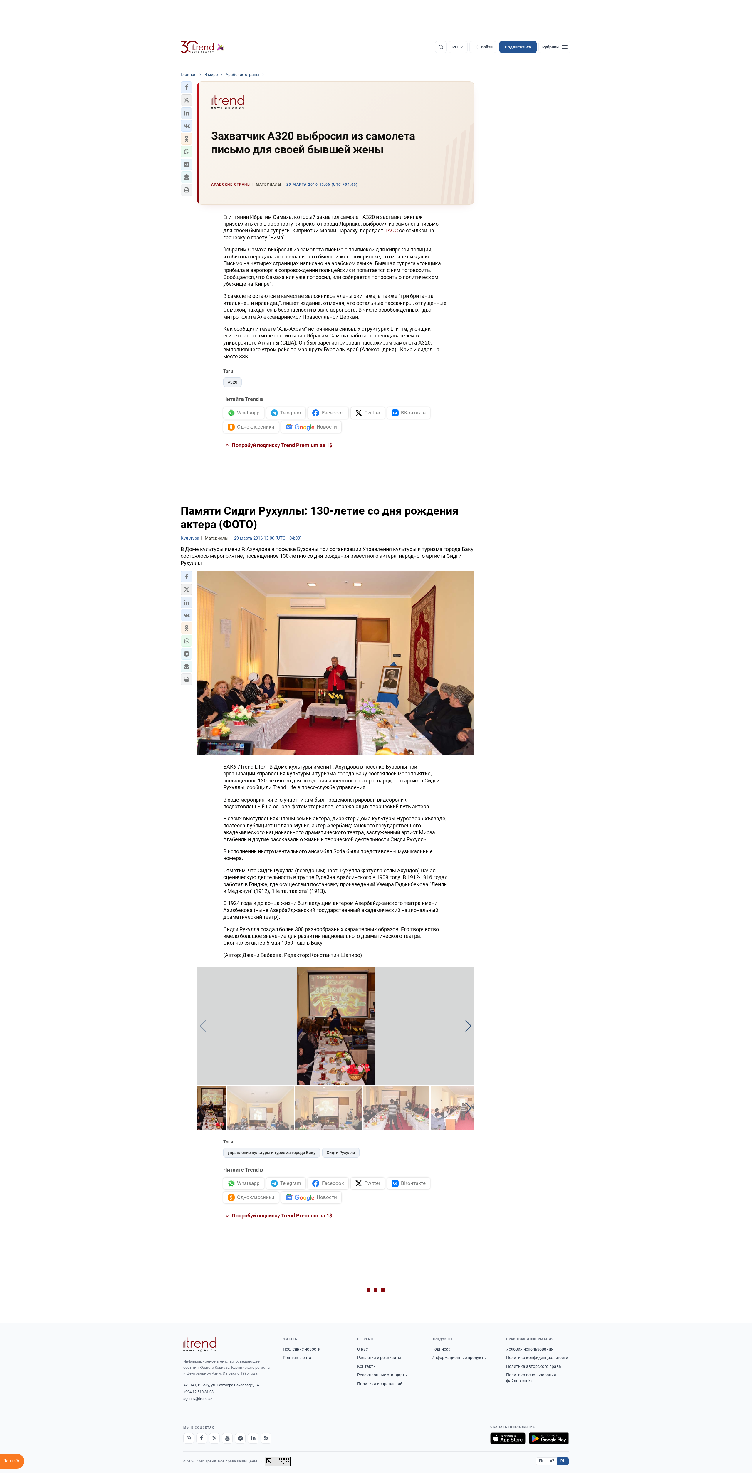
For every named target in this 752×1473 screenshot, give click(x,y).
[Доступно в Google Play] (549, 1438)
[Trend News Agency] (199, 1344)
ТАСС (391, 230)
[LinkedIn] (253, 1438)
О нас (362, 1349)
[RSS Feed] (266, 1438)
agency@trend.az (197, 1398)
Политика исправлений (379, 1383)
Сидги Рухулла (341, 1152)
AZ (552, 1461)
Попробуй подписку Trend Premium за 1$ (281, 445)
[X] (214, 1438)
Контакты (367, 1366)
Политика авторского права (533, 1366)
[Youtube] (227, 1438)
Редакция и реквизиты (379, 1357)
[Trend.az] (202, 47)
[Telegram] (240, 1438)
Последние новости (301, 1349)
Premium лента (297, 1357)
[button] (186, 87)
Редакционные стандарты (382, 1375)
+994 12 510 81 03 (198, 1392)
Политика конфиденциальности (537, 1357)
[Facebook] (201, 1438)
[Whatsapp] (188, 1438)
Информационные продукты (459, 1357)
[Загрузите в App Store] (508, 1438)
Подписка (441, 1349)
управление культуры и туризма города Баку (271, 1152)
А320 (232, 382)
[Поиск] (441, 47)
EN (541, 1461)
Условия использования (529, 1349)
